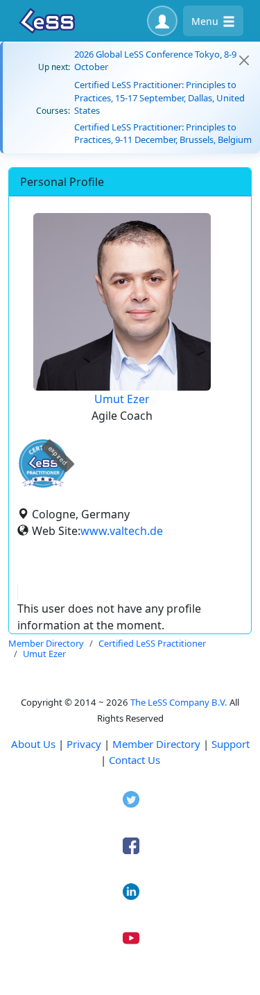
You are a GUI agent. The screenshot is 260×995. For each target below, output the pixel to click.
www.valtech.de (121, 530)
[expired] (43, 485)
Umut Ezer (122, 399)
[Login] (162, 21)
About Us (33, 744)
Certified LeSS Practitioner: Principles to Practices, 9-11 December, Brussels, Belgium (163, 133)
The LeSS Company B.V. (178, 702)
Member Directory (156, 744)
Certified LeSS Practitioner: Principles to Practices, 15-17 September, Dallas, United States (159, 97)
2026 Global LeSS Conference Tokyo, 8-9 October (155, 60)
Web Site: (56, 530)
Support (230, 744)
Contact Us (134, 760)
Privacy (84, 744)
